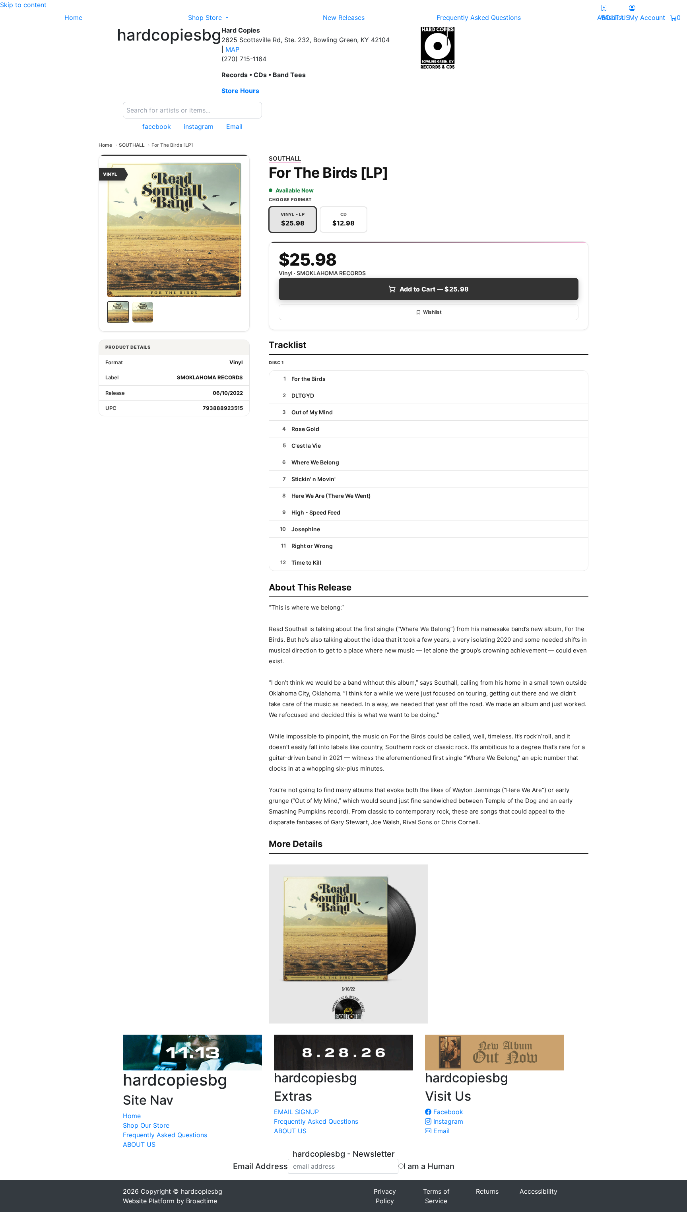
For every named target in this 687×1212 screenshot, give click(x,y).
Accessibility (538, 1191)
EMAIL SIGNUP (296, 1112)
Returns (487, 1191)
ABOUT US (139, 1144)
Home (105, 145)
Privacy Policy (385, 1196)
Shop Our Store (146, 1125)
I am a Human (429, 1166)
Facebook (447, 1112)
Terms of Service (436, 1196)
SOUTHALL (132, 145)
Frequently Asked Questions (165, 1135)
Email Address (260, 1166)
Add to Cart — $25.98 (434, 289)
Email (440, 1131)
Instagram (447, 1121)
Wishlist (432, 312)
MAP (232, 49)
